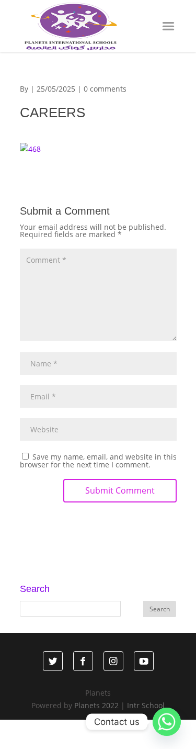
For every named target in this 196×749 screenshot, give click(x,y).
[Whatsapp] (167, 722)
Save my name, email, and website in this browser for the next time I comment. (98, 460)
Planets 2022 (96, 705)
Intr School (146, 705)
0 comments (105, 89)
